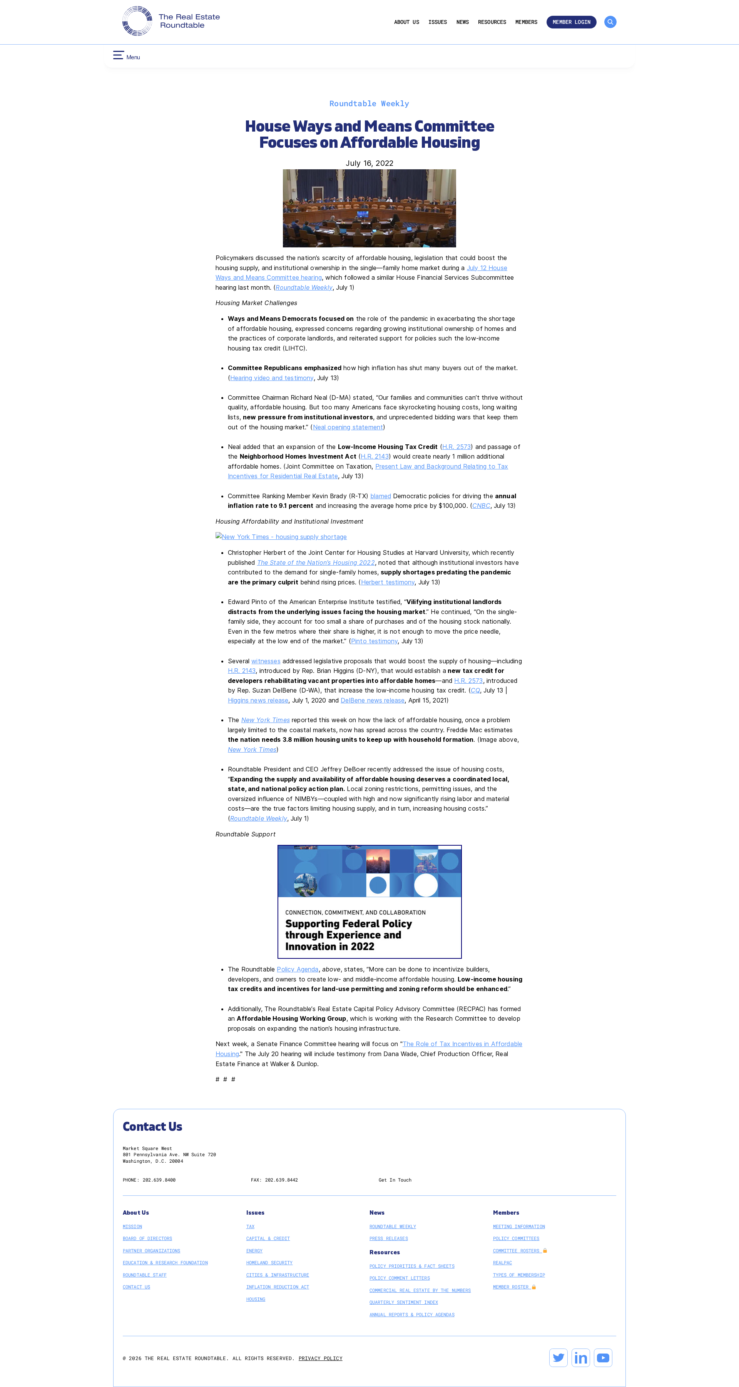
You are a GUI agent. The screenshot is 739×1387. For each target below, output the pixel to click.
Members (526, 22)
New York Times (252, 749)
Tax (250, 1226)
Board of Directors (147, 1238)
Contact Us (136, 1287)
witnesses (265, 661)
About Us (406, 22)
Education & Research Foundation (165, 1262)
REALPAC (502, 1262)
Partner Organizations (152, 1250)
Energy (254, 1250)
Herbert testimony (388, 582)
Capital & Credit (268, 1238)
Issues (437, 22)
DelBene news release (373, 700)
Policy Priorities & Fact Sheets (412, 1266)
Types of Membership (519, 1275)
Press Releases (389, 1238)
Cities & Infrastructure (277, 1275)
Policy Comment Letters (400, 1278)
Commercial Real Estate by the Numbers (420, 1290)
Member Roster (512, 1287)
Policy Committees (516, 1238)
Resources (492, 22)
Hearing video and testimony (271, 378)
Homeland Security (269, 1262)
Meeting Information (519, 1226)
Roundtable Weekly (393, 1226)
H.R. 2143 (374, 456)
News (462, 22)
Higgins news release (258, 700)
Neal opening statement (348, 427)
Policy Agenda (297, 969)
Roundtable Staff (145, 1275)
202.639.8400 (159, 1180)
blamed (380, 496)
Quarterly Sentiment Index (404, 1302)
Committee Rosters (517, 1250)
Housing (256, 1299)
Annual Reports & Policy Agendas (412, 1314)
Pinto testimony (374, 641)
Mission (132, 1226)
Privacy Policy (321, 1358)
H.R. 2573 (456, 447)
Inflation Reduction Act (277, 1287)
